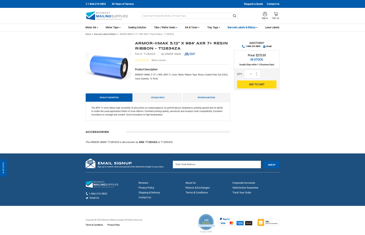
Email (268, 46)
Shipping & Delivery (149, 192)
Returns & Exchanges (197, 187)
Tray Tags (213, 27)
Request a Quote (253, 3)
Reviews (143, 182)
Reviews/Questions (206, 98)
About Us (190, 182)
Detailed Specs (157, 98)
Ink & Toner (191, 27)
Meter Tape (112, 27)
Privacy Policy (146, 187)
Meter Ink (91, 27)
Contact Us (273, 3)
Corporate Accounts (243, 182)
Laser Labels (272, 27)
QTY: (239, 74)
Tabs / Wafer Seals (165, 27)
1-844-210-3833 (253, 46)
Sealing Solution (137, 27)
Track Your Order (241, 192)
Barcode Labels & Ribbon (242, 27)
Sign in (265, 18)
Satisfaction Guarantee (245, 187)
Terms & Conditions (196, 192)
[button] (3, 167)
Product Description (109, 98)
